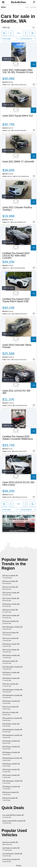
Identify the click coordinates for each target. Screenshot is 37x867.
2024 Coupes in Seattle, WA (11, 770)
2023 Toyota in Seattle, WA (10, 651)
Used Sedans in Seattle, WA (11, 849)
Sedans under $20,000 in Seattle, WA (13, 822)
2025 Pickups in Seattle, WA (11, 748)
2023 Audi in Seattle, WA (10, 662)
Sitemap (18, 865)
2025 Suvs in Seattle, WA (10, 576)
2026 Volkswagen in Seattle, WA (12, 782)
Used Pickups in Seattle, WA (11, 860)
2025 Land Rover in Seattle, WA (12, 719)
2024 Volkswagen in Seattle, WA (12, 691)
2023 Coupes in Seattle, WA (11, 776)
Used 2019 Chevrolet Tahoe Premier (16, 346)
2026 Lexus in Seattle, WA (10, 708)
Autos (3, 7)
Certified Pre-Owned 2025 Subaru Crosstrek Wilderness (17, 437)
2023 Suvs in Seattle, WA (10, 588)
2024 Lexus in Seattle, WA (10, 622)
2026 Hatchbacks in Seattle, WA (12, 759)
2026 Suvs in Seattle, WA (10, 611)
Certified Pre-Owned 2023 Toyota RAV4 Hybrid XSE (15, 300)
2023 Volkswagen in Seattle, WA (12, 668)
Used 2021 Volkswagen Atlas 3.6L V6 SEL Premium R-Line (17, 71)
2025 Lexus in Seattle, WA (10, 639)
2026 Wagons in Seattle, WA (11, 788)
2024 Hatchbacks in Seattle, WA (12, 730)
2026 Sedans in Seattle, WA (11, 725)
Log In (27, 7)
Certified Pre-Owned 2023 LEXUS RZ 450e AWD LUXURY (15, 255)
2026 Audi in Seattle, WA (10, 799)
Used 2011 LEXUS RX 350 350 (16, 392)
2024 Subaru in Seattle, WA (10, 673)
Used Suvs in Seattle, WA (10, 843)
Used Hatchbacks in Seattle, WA (12, 855)
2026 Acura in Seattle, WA (10, 793)
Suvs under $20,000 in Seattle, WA (13, 816)
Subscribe (33, 7)
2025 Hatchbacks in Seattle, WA (12, 736)
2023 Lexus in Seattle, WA (10, 633)
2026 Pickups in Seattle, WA (11, 765)
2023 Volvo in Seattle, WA (10, 685)
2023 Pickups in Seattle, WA (11, 742)
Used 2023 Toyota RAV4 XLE (17, 116)
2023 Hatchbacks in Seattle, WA (12, 696)
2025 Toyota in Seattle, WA (10, 599)
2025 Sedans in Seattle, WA (11, 656)
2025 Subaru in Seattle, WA (10, 645)
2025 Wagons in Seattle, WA (11, 753)
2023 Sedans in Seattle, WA (11, 679)
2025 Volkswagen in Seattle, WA (12, 628)
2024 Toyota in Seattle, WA (10, 594)
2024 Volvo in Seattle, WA (10, 713)
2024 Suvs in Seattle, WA (10, 582)
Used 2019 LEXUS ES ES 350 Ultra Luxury (18, 483)
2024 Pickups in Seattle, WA (11, 702)
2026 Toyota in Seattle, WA (10, 616)
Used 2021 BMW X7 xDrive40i (18, 161)
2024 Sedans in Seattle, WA (11, 605)
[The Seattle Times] (18, 2)
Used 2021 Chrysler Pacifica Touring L (17, 208)
